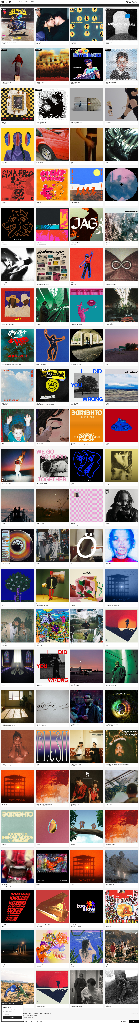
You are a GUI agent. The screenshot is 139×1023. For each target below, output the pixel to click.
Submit (12, 1017)
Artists (20, 1)
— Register (135, 2)
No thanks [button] (124, 1021)
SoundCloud (30, 1017)
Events (38, 1)
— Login (134, 1)
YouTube (25, 1017)
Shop (32, 1)
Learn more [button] (39, 1021)
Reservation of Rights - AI (45, 1013)
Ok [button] (133, 1021)
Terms (30, 1013)
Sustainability (35, 1013)
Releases (27, 1)
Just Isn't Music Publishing (32, 1015)
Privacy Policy (24, 1013)
